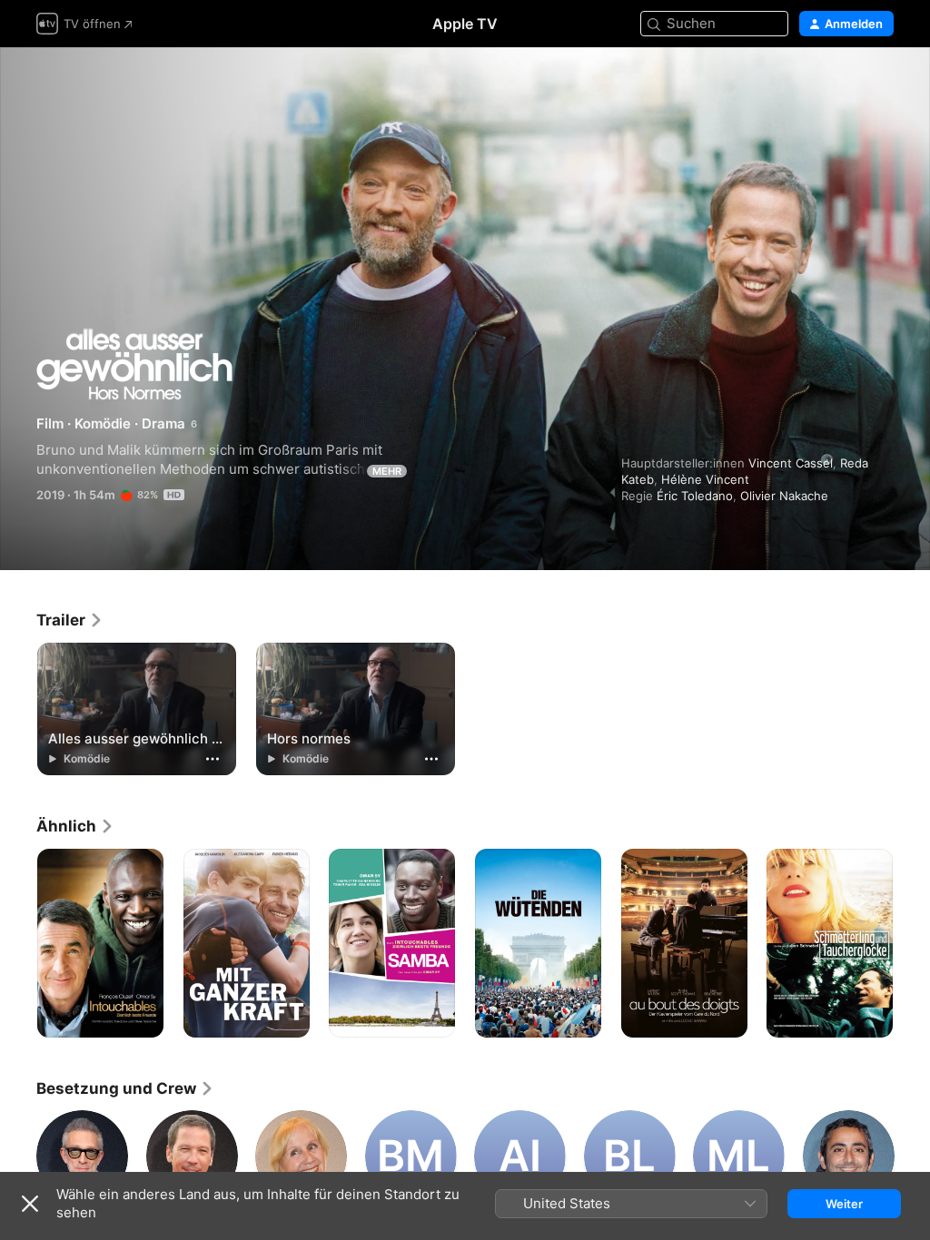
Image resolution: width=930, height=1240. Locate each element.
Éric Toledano (695, 495)
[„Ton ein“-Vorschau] (881, 83)
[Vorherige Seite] (18, 943)
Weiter (844, 1203)
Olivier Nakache (784, 495)
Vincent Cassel (790, 463)
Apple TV (465, 24)
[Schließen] (30, 1204)
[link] (70, 620)
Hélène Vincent (705, 479)
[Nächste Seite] (912, 943)
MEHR (386, 471)
